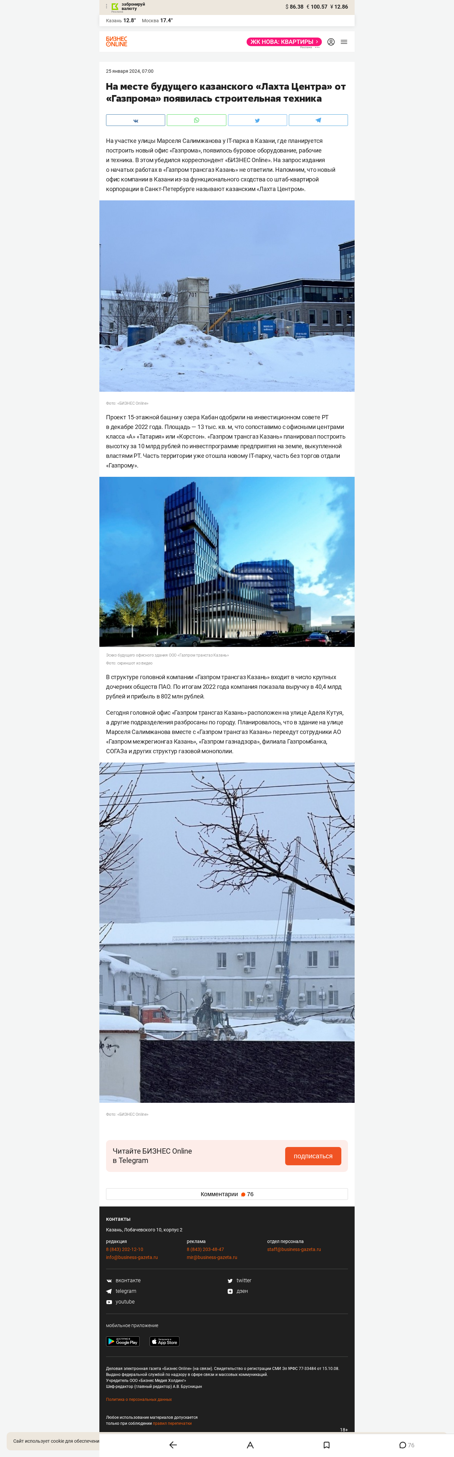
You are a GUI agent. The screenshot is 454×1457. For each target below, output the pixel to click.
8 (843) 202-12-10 (124, 1249)
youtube (124, 1302)
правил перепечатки (172, 1423)
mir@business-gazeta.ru (212, 1257)
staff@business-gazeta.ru (294, 1249)
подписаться (313, 1156)
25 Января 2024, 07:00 (130, 71)
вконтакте (127, 1280)
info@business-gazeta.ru (132, 1257)
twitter (243, 1280)
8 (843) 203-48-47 (205, 1249)
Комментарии (227, 1194)
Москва (150, 20)
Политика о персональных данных (139, 1399)
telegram (125, 1291)
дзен (241, 1291)
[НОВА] (282, 42)
